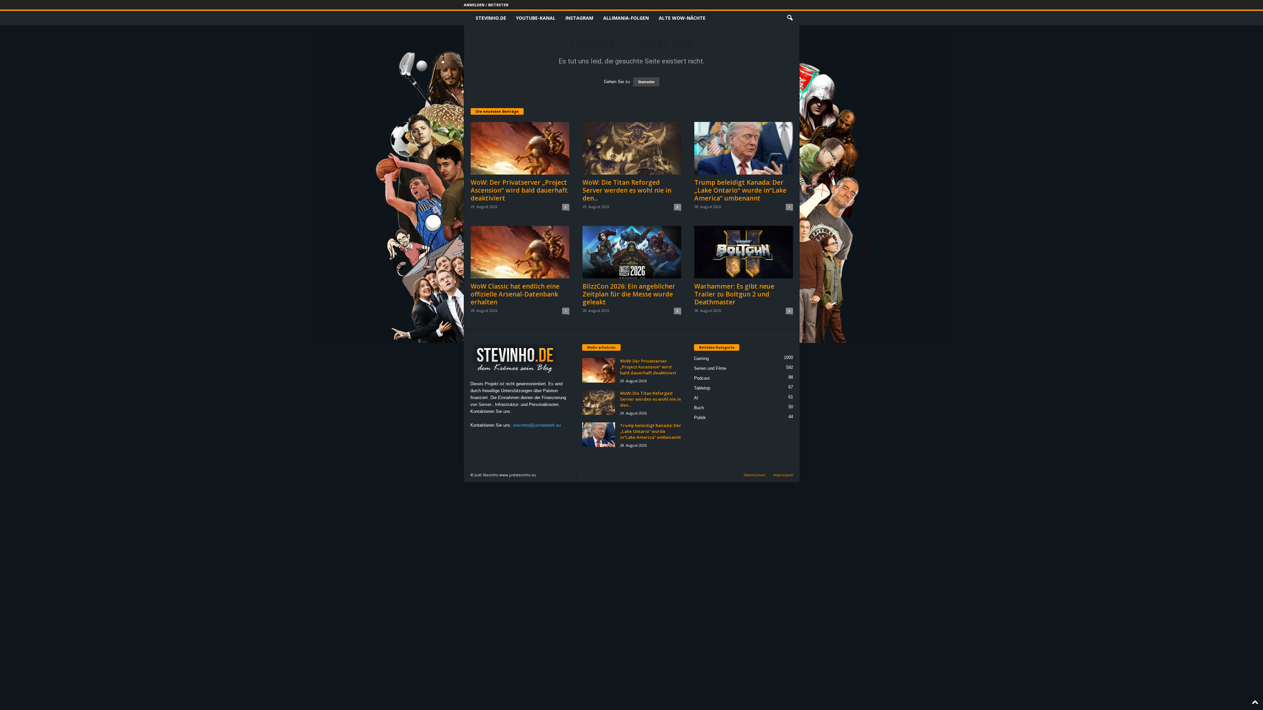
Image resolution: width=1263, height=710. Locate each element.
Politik (700, 417)
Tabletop (702, 388)
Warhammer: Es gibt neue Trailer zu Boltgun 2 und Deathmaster (734, 294)
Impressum (783, 474)
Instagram (579, 18)
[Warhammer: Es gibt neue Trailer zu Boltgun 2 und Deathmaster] (743, 252)
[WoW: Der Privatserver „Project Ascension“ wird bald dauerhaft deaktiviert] (520, 148)
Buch (699, 407)
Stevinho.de (491, 18)
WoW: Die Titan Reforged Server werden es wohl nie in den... (626, 190)
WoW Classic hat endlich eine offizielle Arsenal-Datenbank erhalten (515, 294)
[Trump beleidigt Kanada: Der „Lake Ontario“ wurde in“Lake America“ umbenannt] (743, 148)
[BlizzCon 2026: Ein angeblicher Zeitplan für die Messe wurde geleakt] (631, 252)
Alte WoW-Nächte (682, 18)
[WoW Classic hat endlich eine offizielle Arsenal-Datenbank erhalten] (520, 252)
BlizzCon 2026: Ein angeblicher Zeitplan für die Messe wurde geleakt (628, 294)
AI (696, 397)
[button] (789, 18)
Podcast (702, 378)
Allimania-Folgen (626, 18)
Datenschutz (755, 474)
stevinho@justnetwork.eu (537, 425)
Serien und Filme (710, 368)
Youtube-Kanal (536, 18)
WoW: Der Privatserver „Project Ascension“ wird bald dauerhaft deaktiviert (519, 190)
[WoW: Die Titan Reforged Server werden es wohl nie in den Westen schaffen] (631, 148)
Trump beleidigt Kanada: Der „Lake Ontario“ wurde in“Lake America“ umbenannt (740, 190)
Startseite (646, 82)
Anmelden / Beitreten (486, 4)
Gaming (701, 358)
